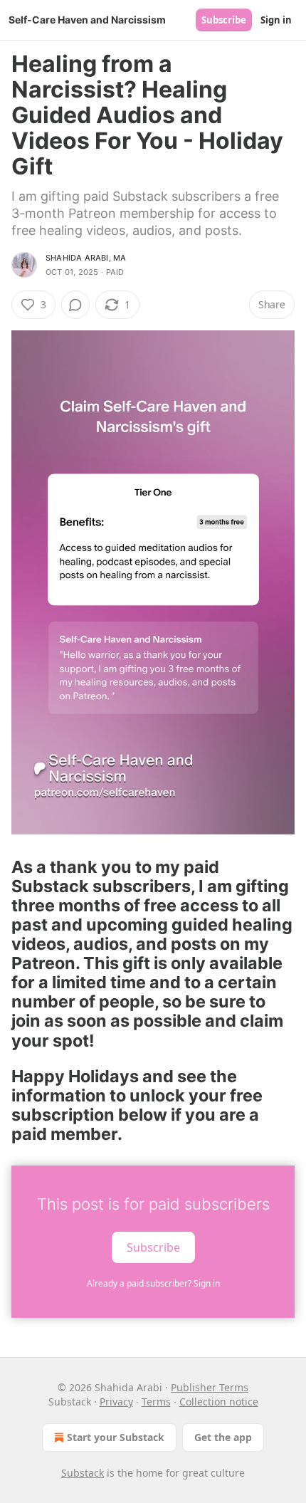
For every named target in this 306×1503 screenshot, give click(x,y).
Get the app (223, 1437)
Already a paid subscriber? (153, 1283)
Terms (156, 1401)
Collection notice (218, 1401)
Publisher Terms (209, 1387)
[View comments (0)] (75, 304)
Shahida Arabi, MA (86, 258)
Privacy (116, 1401)
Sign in (276, 20)
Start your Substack (115, 1437)
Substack (82, 1473)
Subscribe (223, 20)
